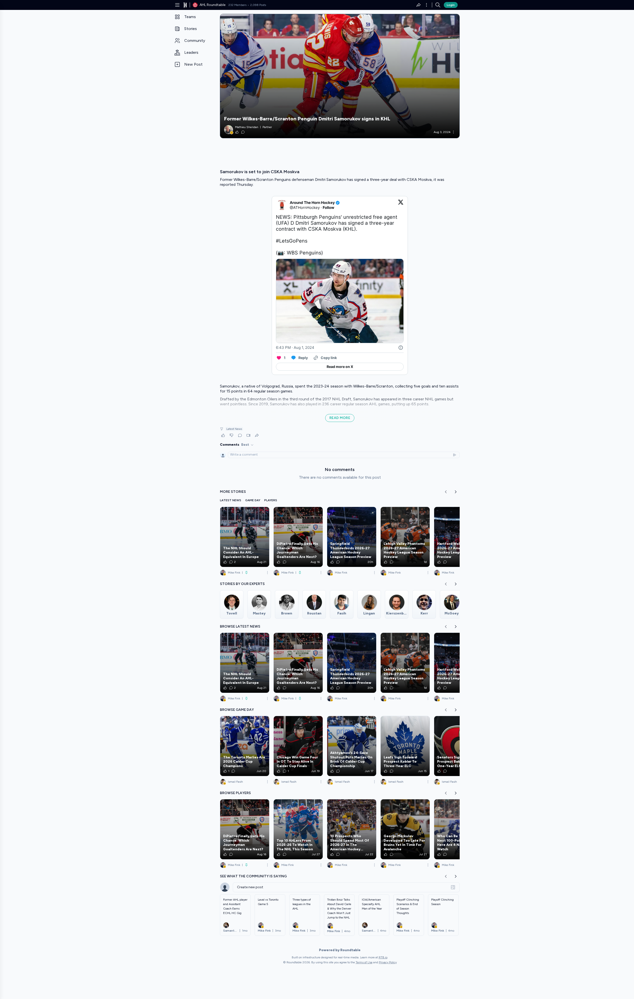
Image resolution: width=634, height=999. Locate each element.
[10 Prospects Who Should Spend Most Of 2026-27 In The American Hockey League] (351, 829)
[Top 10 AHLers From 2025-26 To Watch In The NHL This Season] (298, 829)
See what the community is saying (253, 876)
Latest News (234, 429)
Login (451, 5)
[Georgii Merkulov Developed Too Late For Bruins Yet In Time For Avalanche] (405, 829)
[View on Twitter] (401, 205)
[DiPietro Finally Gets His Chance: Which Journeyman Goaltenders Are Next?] (298, 537)
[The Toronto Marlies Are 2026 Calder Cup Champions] (244, 746)
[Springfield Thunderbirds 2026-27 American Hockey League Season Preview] (351, 537)
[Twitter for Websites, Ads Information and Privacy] (401, 348)
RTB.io (383, 957)
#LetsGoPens (291, 241)
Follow (328, 207)
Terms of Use (364, 962)
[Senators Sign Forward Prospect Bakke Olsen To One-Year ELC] (458, 746)
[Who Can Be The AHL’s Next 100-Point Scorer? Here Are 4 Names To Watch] (458, 829)
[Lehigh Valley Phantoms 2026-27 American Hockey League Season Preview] (405, 537)
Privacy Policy (388, 962)
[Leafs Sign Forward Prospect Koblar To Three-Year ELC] (405, 746)
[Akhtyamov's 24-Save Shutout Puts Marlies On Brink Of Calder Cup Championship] (351, 746)
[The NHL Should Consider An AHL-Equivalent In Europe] (244, 537)
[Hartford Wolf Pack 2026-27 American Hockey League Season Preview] (458, 537)
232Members (237, 5)
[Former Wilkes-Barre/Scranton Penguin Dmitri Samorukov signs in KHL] (339, 76)
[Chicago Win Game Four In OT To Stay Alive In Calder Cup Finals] (298, 746)
